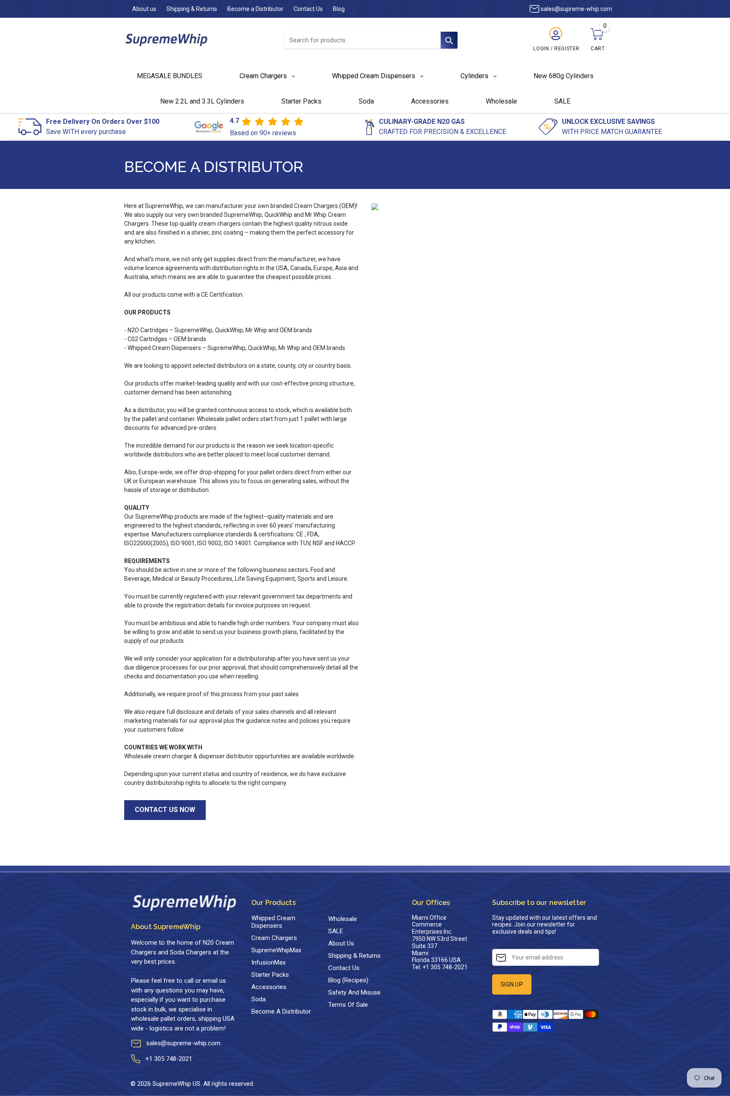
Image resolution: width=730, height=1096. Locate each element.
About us (144, 8)
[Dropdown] (288, 76)
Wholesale (501, 101)
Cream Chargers (274, 938)
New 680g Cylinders (564, 76)
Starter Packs (301, 101)
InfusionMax (268, 962)
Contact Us (308, 8)
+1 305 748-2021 (168, 1059)
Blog (339, 8)
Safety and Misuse (354, 992)
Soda (366, 101)
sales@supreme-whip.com (183, 1043)
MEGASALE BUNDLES (169, 76)
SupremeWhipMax (276, 950)
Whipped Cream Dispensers (273, 921)
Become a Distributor (255, 8)
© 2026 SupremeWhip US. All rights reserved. (192, 1084)
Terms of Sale (348, 1005)
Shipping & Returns (191, 8)
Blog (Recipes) (348, 980)
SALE (562, 101)
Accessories (430, 101)
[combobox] (371, 40)
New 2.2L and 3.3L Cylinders (202, 101)
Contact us (344, 968)
